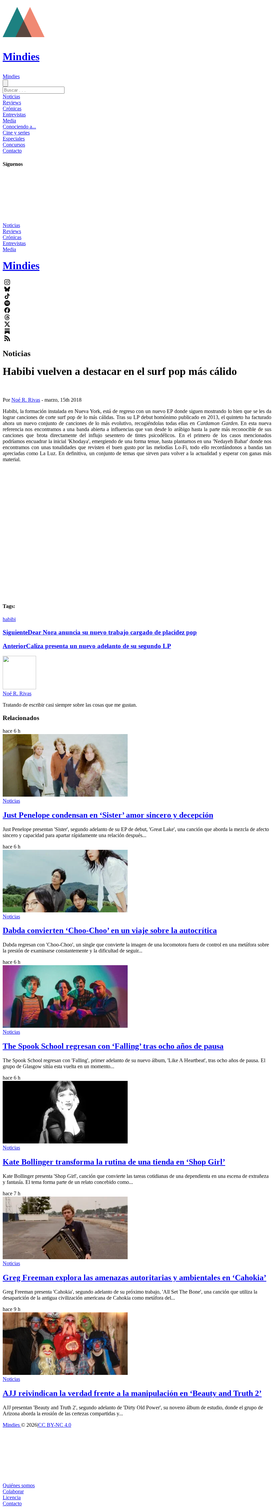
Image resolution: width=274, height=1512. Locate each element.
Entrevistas (14, 114)
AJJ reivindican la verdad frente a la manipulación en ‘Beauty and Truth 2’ (132, 1393)
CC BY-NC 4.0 (54, 1425)
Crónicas (12, 108)
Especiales (14, 138)
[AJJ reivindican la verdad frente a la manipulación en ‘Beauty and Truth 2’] (65, 1373)
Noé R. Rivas (25, 400)
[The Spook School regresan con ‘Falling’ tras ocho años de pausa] (65, 1026)
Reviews (12, 102)
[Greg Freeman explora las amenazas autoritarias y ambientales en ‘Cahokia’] (65, 1257)
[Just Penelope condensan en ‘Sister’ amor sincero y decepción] (65, 795)
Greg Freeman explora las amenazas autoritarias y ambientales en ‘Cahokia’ (134, 1277)
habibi (9, 619)
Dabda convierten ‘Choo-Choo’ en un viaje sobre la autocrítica (110, 930)
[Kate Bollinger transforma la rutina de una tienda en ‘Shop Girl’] (65, 1141)
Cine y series (16, 132)
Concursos (14, 144)
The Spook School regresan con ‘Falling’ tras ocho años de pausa (113, 1046)
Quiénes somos (19, 1485)
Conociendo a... (19, 126)
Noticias (11, 96)
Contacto (12, 151)
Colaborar (13, 1491)
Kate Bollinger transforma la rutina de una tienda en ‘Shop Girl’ (114, 1161)
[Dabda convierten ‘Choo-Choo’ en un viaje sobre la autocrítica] (65, 910)
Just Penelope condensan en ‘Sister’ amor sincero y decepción (108, 815)
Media (9, 120)
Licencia (12, 1497)
